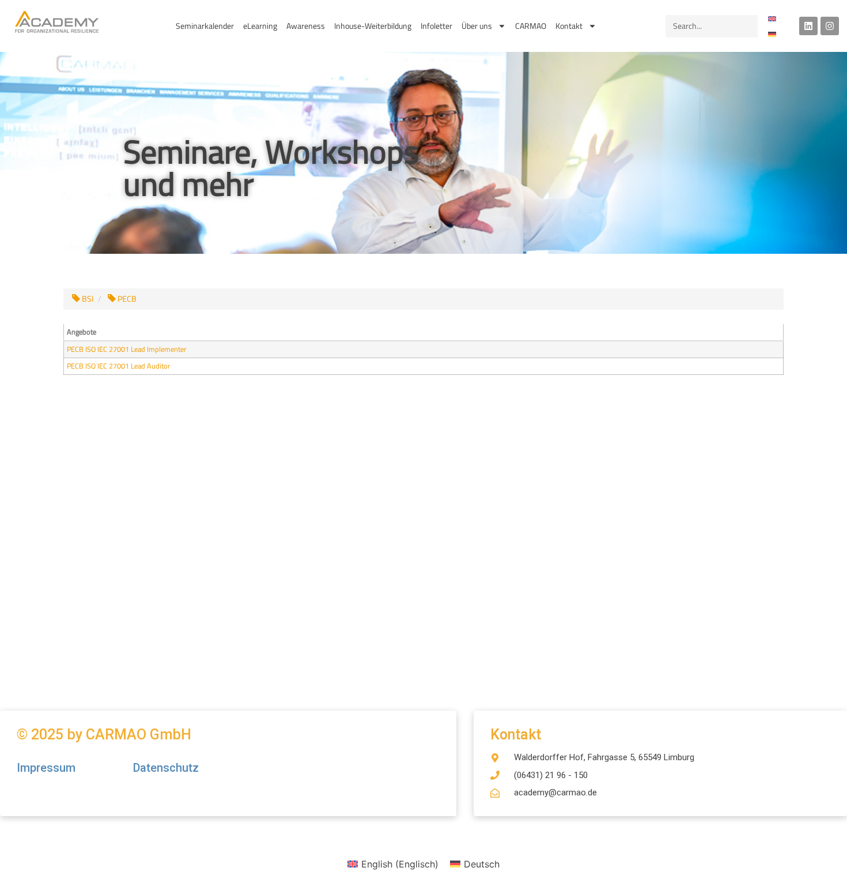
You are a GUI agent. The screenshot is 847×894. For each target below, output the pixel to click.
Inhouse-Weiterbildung (372, 25)
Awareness (305, 25)
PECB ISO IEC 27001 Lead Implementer (126, 349)
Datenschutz (166, 768)
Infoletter (436, 25)
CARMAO (530, 25)
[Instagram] (829, 26)
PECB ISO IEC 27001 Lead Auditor (118, 366)
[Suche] (746, 26)
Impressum (47, 768)
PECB (126, 298)
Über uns (477, 25)
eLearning (260, 25)
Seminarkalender (205, 25)
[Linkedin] (808, 26)
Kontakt (569, 25)
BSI (86, 298)
